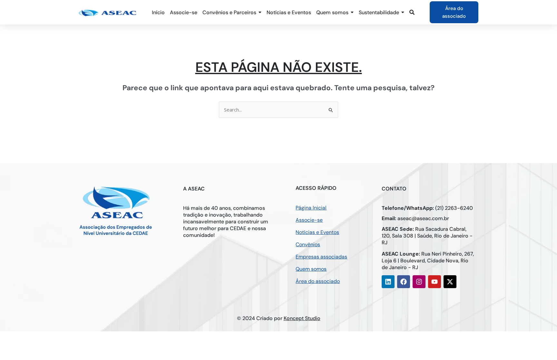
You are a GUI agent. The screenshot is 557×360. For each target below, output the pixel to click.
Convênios (308, 244)
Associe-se (309, 220)
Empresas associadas (321, 256)
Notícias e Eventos (317, 232)
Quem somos (311, 269)
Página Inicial (311, 207)
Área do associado (318, 281)
